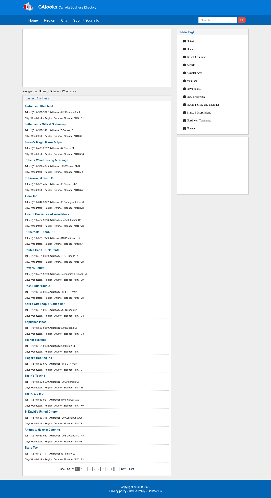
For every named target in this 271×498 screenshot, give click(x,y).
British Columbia (196, 57)
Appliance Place (35, 322)
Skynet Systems (35, 340)
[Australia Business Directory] (28, 7)
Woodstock (36, 118)
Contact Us (155, 491)
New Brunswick (196, 96)
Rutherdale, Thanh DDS (40, 232)
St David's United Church (42, 411)
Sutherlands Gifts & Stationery (45, 124)
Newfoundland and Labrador (203, 104)
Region (49, 20)
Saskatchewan (194, 72)
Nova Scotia (194, 88)
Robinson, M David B (39, 178)
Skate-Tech (32, 447)
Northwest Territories (199, 120)
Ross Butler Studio (37, 286)
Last (131, 469)
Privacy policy (117, 491)
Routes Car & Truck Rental (42, 250)
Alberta (191, 65)
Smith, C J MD (34, 394)
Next (123, 469)
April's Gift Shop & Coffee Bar (44, 304)
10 (116, 469)
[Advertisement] (97, 58)
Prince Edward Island (199, 112)
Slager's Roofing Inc (38, 358)
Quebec (191, 49)
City (64, 20)
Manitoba (192, 80)
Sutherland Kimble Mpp (40, 106)
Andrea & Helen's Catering (42, 430)
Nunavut (191, 128)
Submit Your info (86, 20)
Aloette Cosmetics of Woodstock (47, 214)
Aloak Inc (31, 196)
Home (33, 20)
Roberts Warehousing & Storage (46, 160)
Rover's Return (35, 268)
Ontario (54, 91)
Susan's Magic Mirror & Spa (43, 142)
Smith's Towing (35, 376)
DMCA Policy (137, 491)
